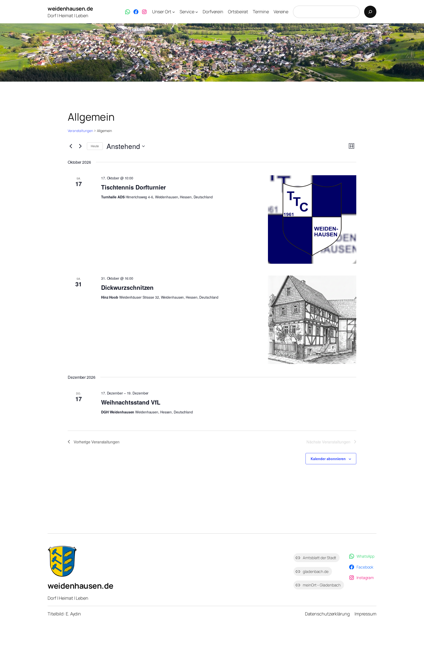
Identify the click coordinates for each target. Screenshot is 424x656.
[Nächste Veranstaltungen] (80, 146)
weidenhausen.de (70, 8)
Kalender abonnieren (328, 458)
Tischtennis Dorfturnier (133, 187)
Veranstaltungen (80, 130)
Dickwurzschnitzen (127, 287)
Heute (95, 146)
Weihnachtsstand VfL (130, 402)
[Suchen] (370, 12)
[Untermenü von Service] (196, 12)
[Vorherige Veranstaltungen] (71, 146)
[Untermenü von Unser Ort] (173, 12)
